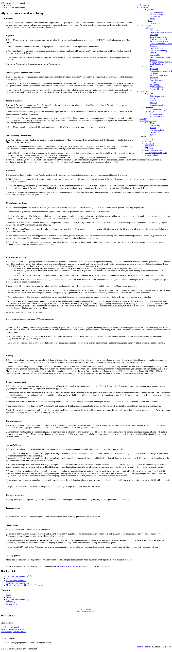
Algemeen (149, 10)
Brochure (153, 103)
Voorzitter (148, 141)
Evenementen (155, 23)
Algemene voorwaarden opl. (17, 583)
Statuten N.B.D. (12, 578)
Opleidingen (149, 112)
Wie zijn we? (155, 125)
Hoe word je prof (156, 89)
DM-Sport (149, 148)
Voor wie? (154, 98)
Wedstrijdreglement (157, 48)
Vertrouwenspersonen (153, 150)
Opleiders (153, 100)
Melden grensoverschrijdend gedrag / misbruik (24, 585)
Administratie (150, 146)
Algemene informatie (158, 96)
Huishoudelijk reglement (16, 581)
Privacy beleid (11, 604)
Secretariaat (149, 143)
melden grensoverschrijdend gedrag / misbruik (156, 154)
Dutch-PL (148, 66)
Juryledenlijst (155, 55)
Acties (152, 19)
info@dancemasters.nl (10, 627)
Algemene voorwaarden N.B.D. (19, 576)
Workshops (149, 107)
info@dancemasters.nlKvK (67, 566)
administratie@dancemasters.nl (13, 632)
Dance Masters (150, 123)
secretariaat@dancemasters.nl (12, 629)
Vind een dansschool (158, 12)
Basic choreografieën (158, 37)
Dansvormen (155, 16)
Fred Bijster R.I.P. (157, 130)
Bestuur (153, 128)
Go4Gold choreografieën (159, 39)
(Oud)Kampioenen (157, 64)
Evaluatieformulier (157, 105)
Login (8, 595)
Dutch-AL (149, 28)
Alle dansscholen (156, 14)
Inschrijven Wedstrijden (159, 41)
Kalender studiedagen (158, 109)
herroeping (10, 602)
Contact (153, 53)
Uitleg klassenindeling (158, 50)
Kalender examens (157, 114)
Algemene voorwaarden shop (17, 599)
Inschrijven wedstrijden (159, 75)
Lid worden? (155, 132)
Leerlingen (149, 21)
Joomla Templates (144, 647)
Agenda (153, 134)
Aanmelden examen (157, 116)
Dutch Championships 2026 (161, 44)
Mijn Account (11, 597)
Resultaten (154, 46)
